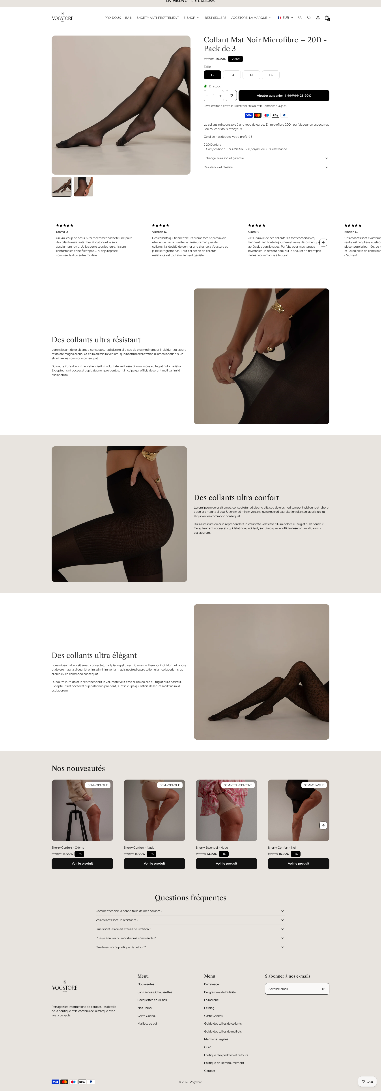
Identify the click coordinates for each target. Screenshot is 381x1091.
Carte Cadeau (147, 1016)
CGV (207, 1047)
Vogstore (196, 1082)
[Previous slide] (58, 242)
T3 (232, 75)
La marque (211, 1000)
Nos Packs (144, 1008)
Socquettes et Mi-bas (152, 1000)
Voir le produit (82, 863)
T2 (213, 75)
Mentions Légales (216, 1039)
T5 (271, 75)
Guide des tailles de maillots (223, 1031)
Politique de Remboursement (224, 1063)
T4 (251, 75)
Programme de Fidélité (220, 992)
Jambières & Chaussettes (155, 992)
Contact (209, 1071)
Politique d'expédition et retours (226, 1055)
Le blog (209, 1008)
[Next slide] (323, 242)
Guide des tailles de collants (223, 1023)
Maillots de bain (148, 1023)
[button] (61, 187)
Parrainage (211, 984)
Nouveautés (146, 984)
